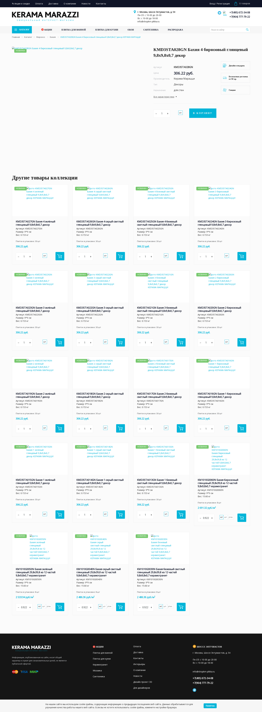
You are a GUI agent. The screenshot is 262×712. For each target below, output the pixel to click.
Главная (16, 37)
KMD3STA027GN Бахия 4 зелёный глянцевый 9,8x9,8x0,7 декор (35, 223)
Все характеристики (163, 96)
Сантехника (99, 676)
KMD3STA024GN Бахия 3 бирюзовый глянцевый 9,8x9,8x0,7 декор (219, 223)
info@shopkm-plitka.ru (149, 21)
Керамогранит (100, 664)
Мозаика (97, 670)
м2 (221, 517)
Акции (100, 647)
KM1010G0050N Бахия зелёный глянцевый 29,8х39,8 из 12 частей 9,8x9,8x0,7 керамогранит (35, 572)
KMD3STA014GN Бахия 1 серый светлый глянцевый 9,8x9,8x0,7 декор (100, 481)
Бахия (53, 37)
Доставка (138, 652)
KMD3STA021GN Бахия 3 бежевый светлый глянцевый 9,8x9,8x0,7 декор (159, 309)
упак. (231, 517)
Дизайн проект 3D (142, 681)
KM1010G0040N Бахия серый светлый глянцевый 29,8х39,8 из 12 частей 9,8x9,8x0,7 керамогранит (98, 572)
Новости (137, 676)
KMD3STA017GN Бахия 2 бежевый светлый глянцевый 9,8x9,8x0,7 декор (159, 395)
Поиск (247, 30)
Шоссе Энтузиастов (209, 647)
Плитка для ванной (103, 652)
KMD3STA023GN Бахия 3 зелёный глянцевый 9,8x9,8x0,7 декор (35, 309)
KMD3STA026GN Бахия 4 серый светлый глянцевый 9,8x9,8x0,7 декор (100, 223)
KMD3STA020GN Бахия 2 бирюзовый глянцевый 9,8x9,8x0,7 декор (219, 309)
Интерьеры (139, 664)
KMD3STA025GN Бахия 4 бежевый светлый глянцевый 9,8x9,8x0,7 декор (159, 223)
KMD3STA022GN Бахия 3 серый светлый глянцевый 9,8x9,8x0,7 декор (100, 309)
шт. (180, 112)
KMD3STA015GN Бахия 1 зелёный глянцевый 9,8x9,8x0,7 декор (35, 481)
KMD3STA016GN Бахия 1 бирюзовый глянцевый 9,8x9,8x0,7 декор (219, 395)
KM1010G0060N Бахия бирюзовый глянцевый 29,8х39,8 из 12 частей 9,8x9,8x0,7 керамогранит (218, 483)
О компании (139, 670)
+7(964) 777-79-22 (240, 16)
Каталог (28, 37)
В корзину (203, 113)
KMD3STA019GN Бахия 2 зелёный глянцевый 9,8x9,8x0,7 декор (35, 395)
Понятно (210, 705)
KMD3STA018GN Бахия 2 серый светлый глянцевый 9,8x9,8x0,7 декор (100, 395)
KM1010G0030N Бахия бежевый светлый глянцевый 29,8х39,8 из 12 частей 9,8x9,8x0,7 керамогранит (161, 572)
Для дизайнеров (141, 687)
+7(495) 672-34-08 (240, 12)
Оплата (137, 646)
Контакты (138, 658)
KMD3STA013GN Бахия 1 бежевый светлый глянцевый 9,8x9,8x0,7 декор (159, 481)
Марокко (40, 37)
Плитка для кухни (102, 658)
